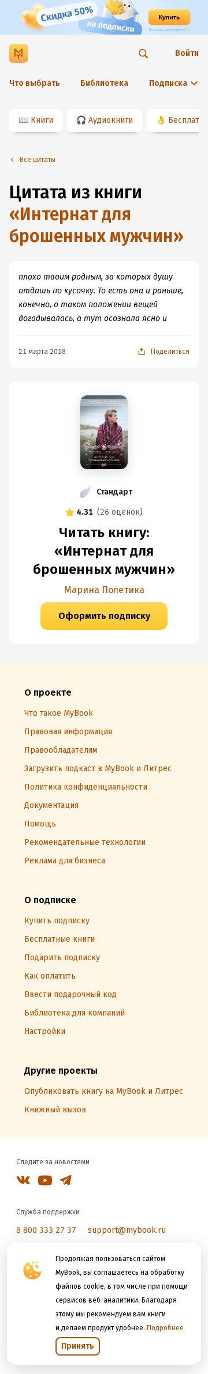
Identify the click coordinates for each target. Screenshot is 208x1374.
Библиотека (104, 83)
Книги (42, 120)
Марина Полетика (104, 589)
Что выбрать (34, 83)
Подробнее (165, 1328)
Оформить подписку (104, 615)
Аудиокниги (110, 120)
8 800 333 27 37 (46, 1230)
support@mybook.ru (127, 1230)
